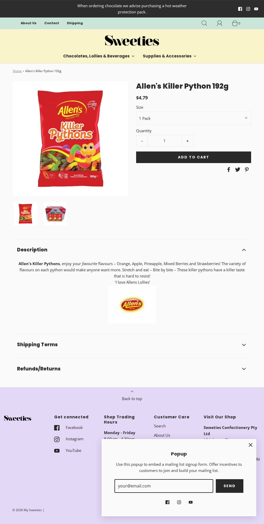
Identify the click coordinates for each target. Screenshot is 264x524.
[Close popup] (250, 444)
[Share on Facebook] (228, 169)
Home (17, 71)
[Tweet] (237, 169)
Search (160, 425)
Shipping (75, 23)
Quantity (144, 130)
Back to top (132, 398)
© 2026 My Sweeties (27, 510)
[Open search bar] (207, 23)
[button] (25, 213)
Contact (51, 23)
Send (230, 485)
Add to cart (193, 157)
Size (139, 107)
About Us (29, 23)
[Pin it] (246, 169)
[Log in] (222, 23)
